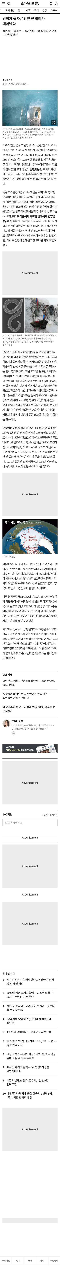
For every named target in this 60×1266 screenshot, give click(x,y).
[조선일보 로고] (30, 4)
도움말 (45, 815)
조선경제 (54, 1260)
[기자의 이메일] (13, 734)
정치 (18, 1260)
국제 (30, 1260)
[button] (3, 4)
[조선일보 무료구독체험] (30, 748)
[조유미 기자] (6, 723)
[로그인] (56, 4)
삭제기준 (54, 815)
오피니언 (6, 1260)
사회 (42, 1260)
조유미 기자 (7, 80)
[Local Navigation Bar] (3, 4)
